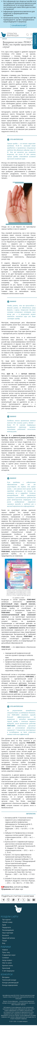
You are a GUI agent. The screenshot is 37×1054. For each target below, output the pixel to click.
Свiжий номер (7, 922)
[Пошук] (27, 34)
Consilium (5, 958)
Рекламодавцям (8, 930)
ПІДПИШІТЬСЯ (35, 40)
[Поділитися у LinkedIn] (28, 900)
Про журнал (6, 920)
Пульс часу (6, 952)
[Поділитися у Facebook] (18, 900)
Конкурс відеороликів (10, 985)
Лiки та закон (7, 963)
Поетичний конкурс (9, 980)
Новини (5, 950)
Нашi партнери (7, 933)
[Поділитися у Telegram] (3, 900)
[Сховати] (35, 47)
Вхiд (3, 943)
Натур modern (7, 960)
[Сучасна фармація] (18, 909)
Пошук (4, 941)
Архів (4, 925)
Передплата (6, 927)
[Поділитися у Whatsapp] (13, 900)
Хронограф (6, 968)
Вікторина (5, 977)
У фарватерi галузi (8, 955)
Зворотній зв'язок (8, 938)
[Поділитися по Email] (34, 900)
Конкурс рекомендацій (10, 983)
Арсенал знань (7, 966)
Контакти (5, 935)
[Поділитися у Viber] (8, 900)
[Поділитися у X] (23, 900)
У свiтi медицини (8, 971)
